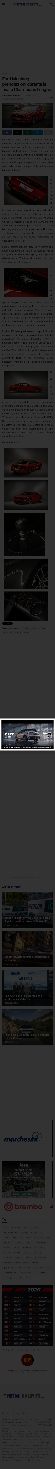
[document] (27, 734)
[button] (51, 722)
